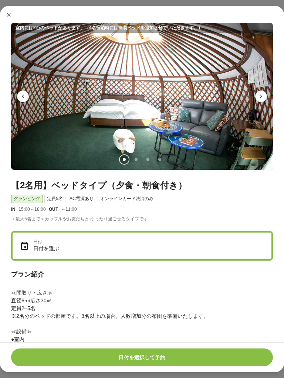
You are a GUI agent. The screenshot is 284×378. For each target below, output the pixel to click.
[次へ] (261, 96)
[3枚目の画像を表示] (147, 159)
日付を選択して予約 (142, 357)
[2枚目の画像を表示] (136, 159)
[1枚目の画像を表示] (124, 159)
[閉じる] (9, 15)
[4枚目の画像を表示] (159, 159)
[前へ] (23, 96)
